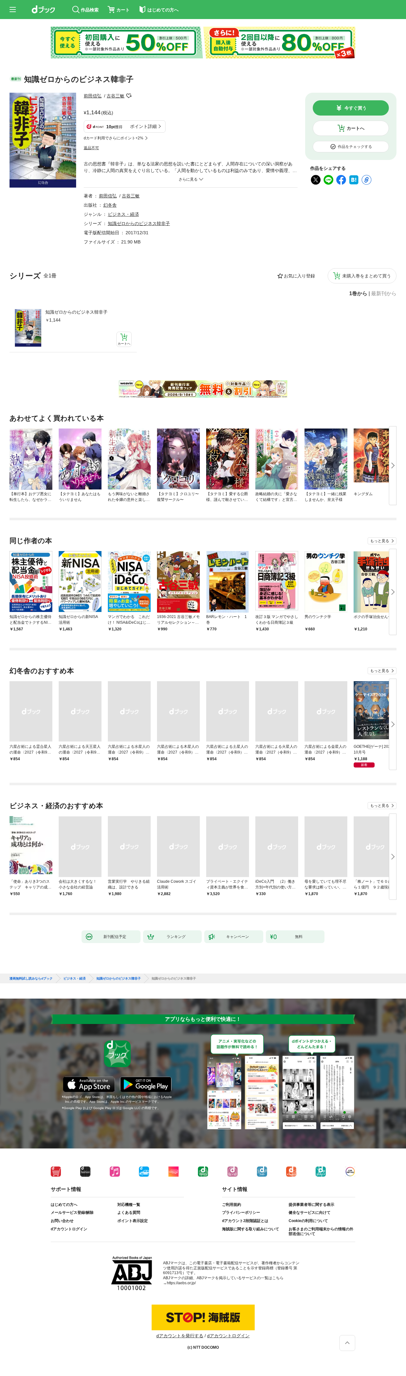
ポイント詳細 (143, 126)
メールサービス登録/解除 (72, 1212)
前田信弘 (93, 95)
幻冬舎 (110, 205)
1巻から (358, 293)
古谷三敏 (115, 95)
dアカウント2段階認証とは (245, 1221)
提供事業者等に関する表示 (311, 1204)
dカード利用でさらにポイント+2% (113, 138)
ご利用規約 (231, 1204)
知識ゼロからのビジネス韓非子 (76, 312)
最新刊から (383, 293)
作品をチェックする (355, 146)
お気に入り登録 (299, 275)
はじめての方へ (64, 1204)
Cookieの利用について (308, 1221)
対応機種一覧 (128, 1204)
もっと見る (379, 541)
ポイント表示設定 (132, 1221)
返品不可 (91, 148)
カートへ (355, 128)
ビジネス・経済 (123, 214)
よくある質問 (128, 1212)
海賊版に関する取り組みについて (250, 1229)
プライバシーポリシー (241, 1212)
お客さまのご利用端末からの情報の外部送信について (321, 1231)
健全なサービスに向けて (310, 1212)
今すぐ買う (355, 107)
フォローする (129, 96)
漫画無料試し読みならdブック (31, 978)
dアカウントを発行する (179, 1335)
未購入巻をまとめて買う (366, 275)
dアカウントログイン (69, 1229)
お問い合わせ (62, 1221)
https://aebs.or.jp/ (181, 1283)
